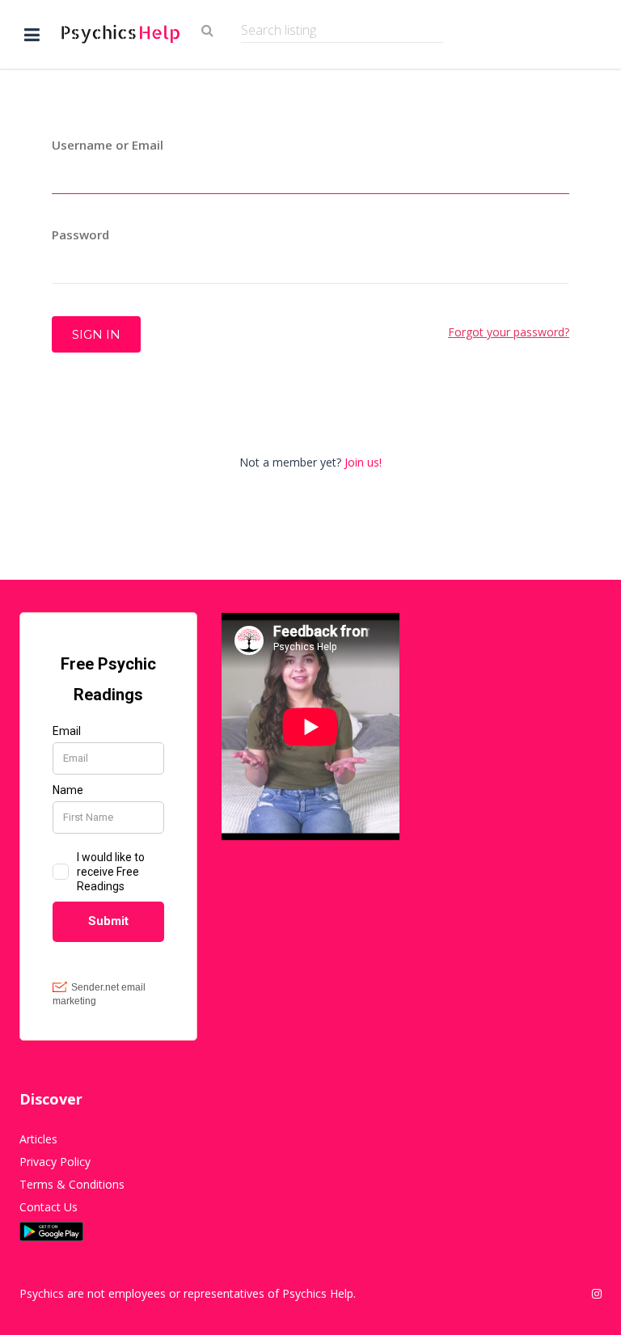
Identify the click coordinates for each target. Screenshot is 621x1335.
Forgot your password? (508, 332)
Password (80, 234)
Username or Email (107, 145)
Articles (38, 1139)
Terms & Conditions (72, 1184)
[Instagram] (597, 1293)
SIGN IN (96, 334)
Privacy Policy (55, 1161)
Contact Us (48, 1207)
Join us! (363, 462)
